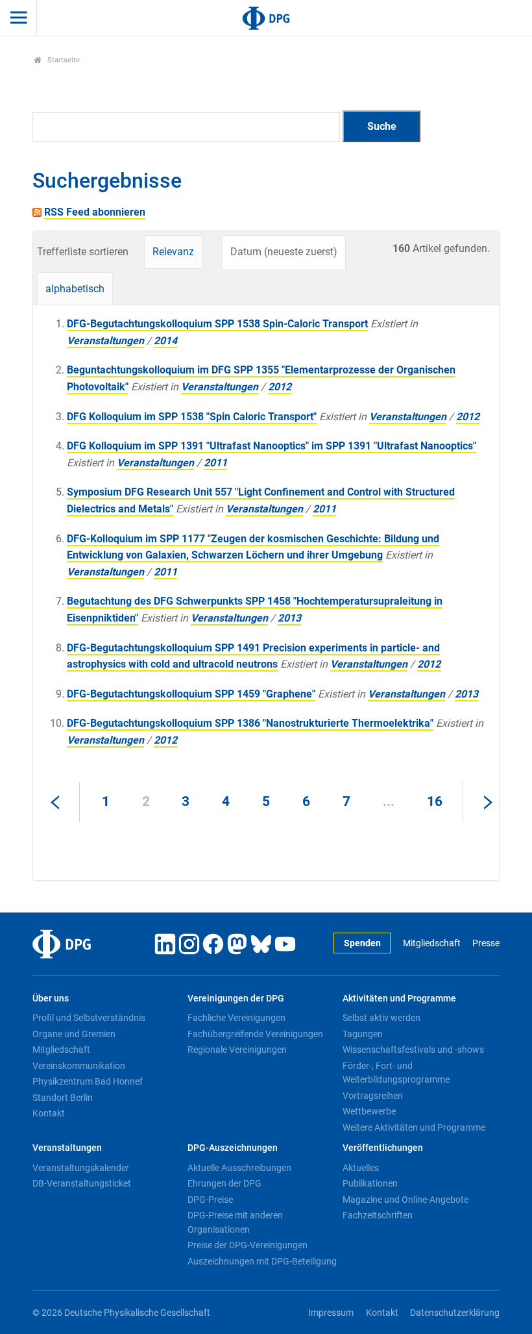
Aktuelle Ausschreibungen (239, 1168)
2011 (215, 463)
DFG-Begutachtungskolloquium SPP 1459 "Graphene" (191, 694)
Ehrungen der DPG (224, 1183)
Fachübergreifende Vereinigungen (255, 1034)
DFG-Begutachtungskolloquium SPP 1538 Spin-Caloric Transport (217, 324)
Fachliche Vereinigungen (236, 1018)
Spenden (362, 943)
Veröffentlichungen (383, 1147)
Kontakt (48, 1113)
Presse (486, 943)
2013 (289, 618)
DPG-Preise (210, 1199)
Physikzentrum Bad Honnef (87, 1081)
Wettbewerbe (369, 1111)
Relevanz (173, 251)
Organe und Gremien (73, 1034)
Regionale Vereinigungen (237, 1049)
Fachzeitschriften (378, 1215)
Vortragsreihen (373, 1095)
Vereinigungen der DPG (235, 998)
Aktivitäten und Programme (399, 998)
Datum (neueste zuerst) (283, 251)
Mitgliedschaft (431, 943)
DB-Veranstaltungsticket (81, 1183)
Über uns (50, 998)
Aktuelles (361, 1168)
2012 (279, 387)
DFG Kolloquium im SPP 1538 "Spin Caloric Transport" (192, 416)
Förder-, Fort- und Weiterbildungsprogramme (396, 1073)
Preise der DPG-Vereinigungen (247, 1245)
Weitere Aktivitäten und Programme (414, 1127)
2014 (165, 340)
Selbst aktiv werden (381, 1018)
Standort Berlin (62, 1097)
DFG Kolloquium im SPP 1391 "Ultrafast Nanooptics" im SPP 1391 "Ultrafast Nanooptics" (271, 446)
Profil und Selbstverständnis (88, 1018)
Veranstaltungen (105, 340)
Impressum (331, 1312)
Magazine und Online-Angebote (405, 1199)
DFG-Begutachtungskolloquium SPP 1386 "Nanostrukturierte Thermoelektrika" (250, 723)
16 (434, 801)
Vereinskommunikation (78, 1066)
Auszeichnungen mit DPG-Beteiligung (262, 1261)
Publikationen (370, 1183)
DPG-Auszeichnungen (232, 1147)
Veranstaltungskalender (80, 1168)
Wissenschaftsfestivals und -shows (413, 1049)
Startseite (62, 60)
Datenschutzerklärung (455, 1312)
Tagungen (363, 1034)
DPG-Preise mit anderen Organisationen (235, 1222)
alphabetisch (74, 289)
